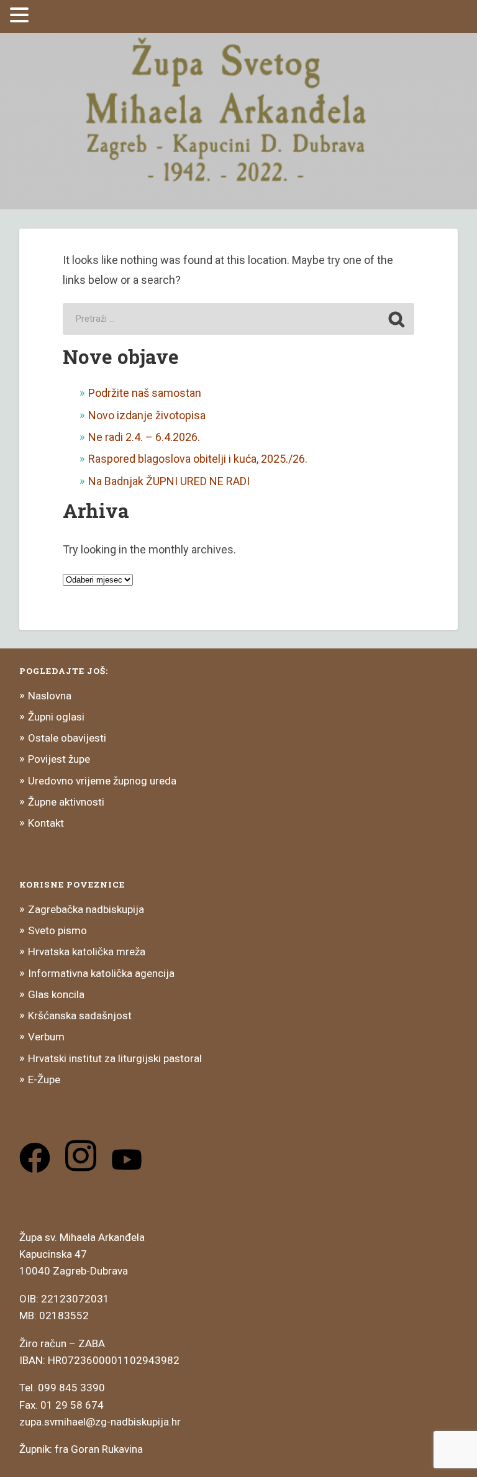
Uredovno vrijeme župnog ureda (102, 781)
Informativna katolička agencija (101, 973)
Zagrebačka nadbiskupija (86, 909)
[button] (21, 15)
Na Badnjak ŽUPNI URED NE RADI (169, 481)
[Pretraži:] (238, 319)
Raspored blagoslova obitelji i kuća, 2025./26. (197, 458)
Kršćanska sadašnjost (80, 1015)
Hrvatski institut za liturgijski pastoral (115, 1058)
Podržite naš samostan (144, 392)
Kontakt (46, 823)
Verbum (46, 1036)
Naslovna (49, 695)
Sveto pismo (57, 930)
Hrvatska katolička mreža (86, 951)
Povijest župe (59, 759)
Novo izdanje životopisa (147, 415)
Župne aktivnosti (66, 802)
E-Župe (44, 1079)
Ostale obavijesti (67, 738)
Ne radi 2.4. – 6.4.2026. (144, 436)
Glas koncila (56, 994)
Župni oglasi (56, 717)
